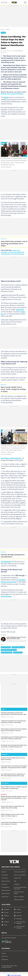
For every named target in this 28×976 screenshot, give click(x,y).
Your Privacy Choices (15, 975)
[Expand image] (26, 143)
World (2, 826)
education (20, 309)
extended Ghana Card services (13, 581)
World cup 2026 (18, 652)
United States (6, 596)
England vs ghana (6, 652)
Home (2, 29)
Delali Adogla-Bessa (19, 50)
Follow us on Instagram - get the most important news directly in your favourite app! (12, 252)
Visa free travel (5, 647)
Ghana (8, 29)
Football (3, 716)
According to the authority (11, 458)
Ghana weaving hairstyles (8, 649)
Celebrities (3, 733)
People (2, 724)
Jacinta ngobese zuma (18, 647)
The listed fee (6, 561)
